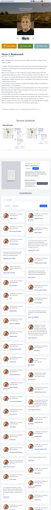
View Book (28, 168)
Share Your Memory (42, 183)
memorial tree (17, 109)
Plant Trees (22, 147)
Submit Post (43, 206)
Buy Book (36, 168)
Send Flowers (46, 142)
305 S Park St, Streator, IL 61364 (20, 143)
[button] (8, 132)
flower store (37, 109)
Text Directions (17, 147)
